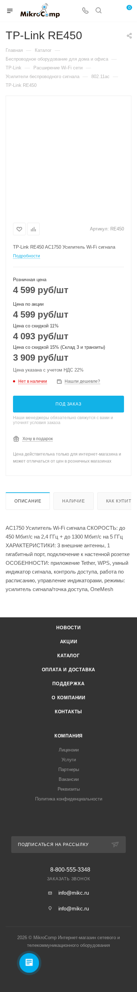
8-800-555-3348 (70, 870)
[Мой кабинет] (112, 11)
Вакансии (69, 779)
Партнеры (68, 769)
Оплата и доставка (69, 669)
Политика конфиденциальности (68, 799)
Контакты (68, 711)
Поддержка (68, 683)
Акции (68, 641)
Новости (68, 627)
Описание (27, 501)
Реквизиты (69, 789)
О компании (68, 697)
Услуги (68, 759)
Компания (68, 735)
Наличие (73, 501)
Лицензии (69, 749)
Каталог (68, 655)
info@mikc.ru (73, 893)
